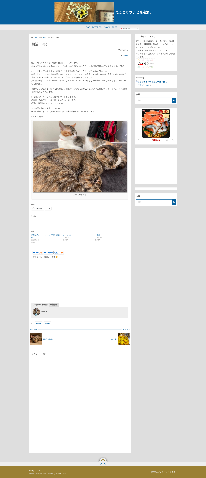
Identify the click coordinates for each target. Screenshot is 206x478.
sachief (125, 55)
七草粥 (97, 235)
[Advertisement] (80, 281)
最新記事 (54, 305)
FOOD (114, 27)
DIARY (38, 323)
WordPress (42, 474)
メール (103, 464)
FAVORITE (97, 27)
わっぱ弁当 (67, 235)
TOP (88, 27)
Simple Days (61, 474)
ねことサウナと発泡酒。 (134, 12)
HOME (107, 27)
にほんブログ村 (142, 85)
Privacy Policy (34, 471)
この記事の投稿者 (40, 305)
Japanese (126, 28)
